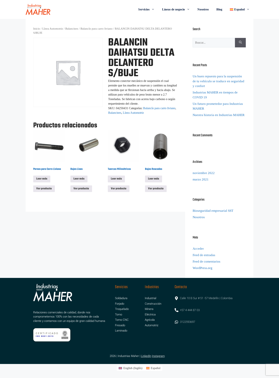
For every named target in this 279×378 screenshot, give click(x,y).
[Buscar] (240, 42)
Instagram (158, 356)
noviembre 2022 (204, 173)
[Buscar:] (214, 42)
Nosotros (203, 9)
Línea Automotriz (52, 28)
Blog (219, 9)
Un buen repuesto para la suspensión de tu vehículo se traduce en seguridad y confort (218, 81)
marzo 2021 (201, 179)
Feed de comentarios (206, 261)
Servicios (144, 9)
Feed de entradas (204, 255)
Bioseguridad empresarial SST (213, 211)
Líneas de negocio (173, 9)
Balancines (71, 28)
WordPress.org (202, 268)
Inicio (36, 28)
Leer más (41, 179)
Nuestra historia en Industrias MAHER (218, 115)
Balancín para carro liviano (96, 28)
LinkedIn (146, 356)
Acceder (198, 248)
